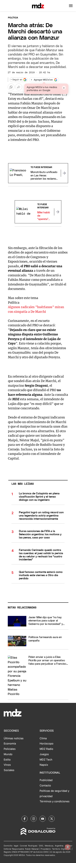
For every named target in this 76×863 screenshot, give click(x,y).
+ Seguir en (16, 80)
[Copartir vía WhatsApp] (11, 87)
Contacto (45, 785)
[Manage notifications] (68, 847)
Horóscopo (46, 743)
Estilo (7, 759)
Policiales (10, 749)
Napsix (44, 764)
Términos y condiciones (54, 801)
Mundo (8, 754)
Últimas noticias (14, 738)
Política (13, 18)
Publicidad (46, 780)
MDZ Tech (46, 759)
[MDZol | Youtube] (42, 819)
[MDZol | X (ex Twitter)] (51, 819)
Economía (10, 743)
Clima (43, 738)
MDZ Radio (46, 749)
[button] (71, 5)
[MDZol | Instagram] (33, 819)
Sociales (9, 770)
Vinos (7, 764)
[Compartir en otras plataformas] (18, 87)
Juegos (44, 754)
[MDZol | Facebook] (24, 819)
